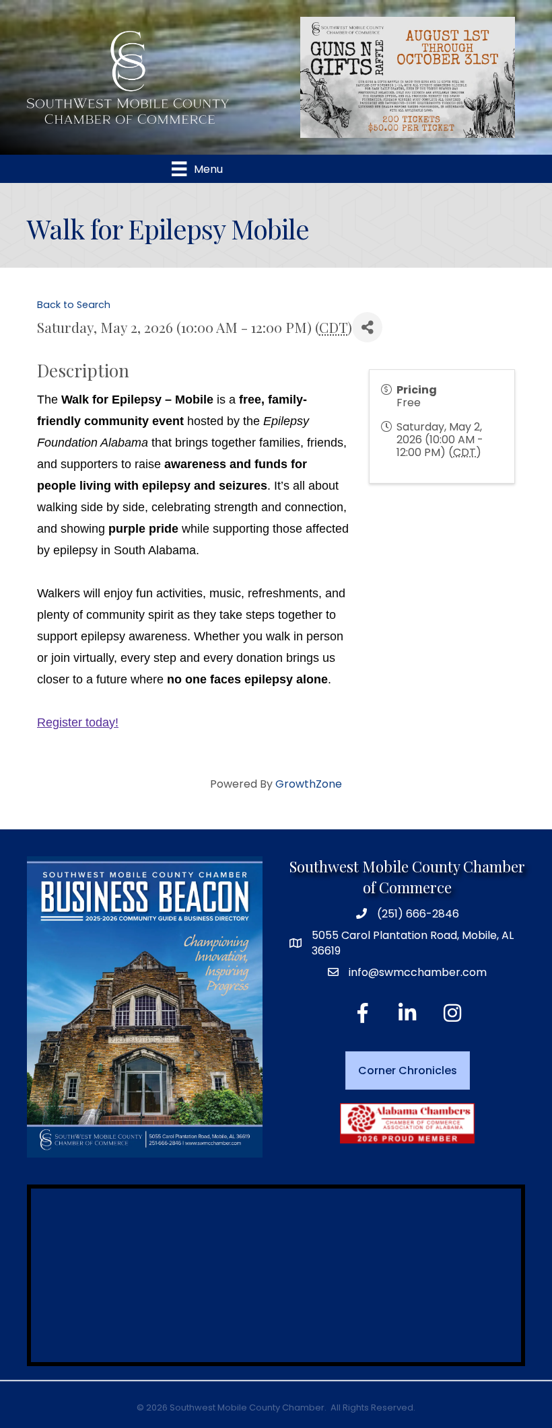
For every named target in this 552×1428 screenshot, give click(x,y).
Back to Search (73, 304)
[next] (491, 95)
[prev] (323, 95)
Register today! (77, 722)
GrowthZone (308, 784)
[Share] (367, 327)
